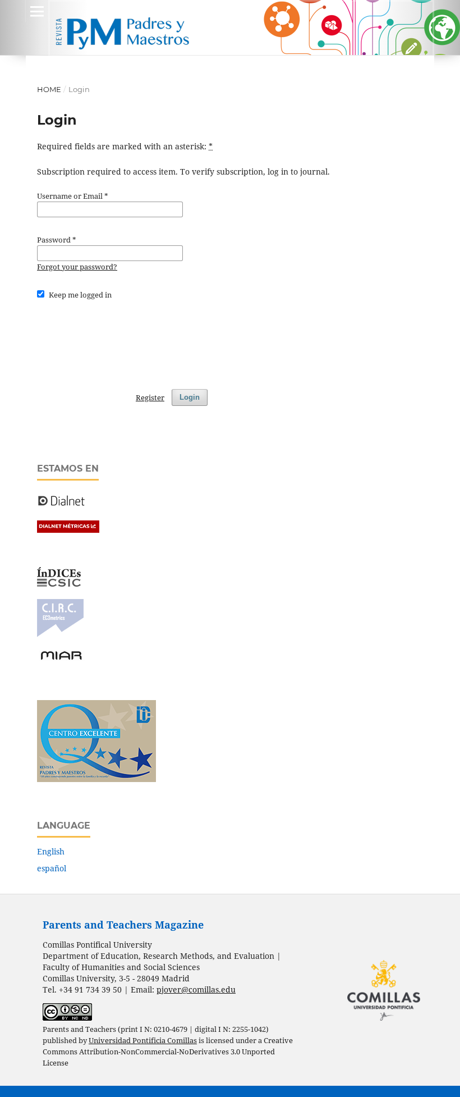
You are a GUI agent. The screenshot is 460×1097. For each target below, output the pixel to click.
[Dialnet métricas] (68, 529)
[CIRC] (60, 634)
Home (49, 89)
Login (190, 397)
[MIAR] (61, 658)
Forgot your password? (77, 267)
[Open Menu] (37, 11)
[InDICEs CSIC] (59, 583)
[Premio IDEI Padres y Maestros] (96, 779)
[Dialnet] (61, 505)
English (51, 851)
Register (150, 397)
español (51, 868)
